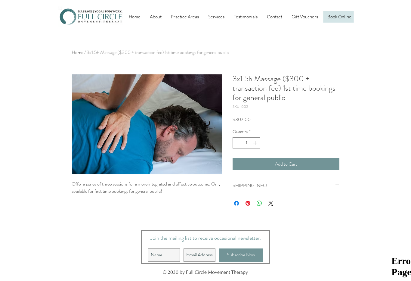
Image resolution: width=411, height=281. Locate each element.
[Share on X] (270, 203)
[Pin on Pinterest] (248, 203)
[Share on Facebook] (236, 203)
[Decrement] (237, 143)
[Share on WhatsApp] (259, 203)
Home (77, 52)
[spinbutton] (246, 143)
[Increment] (255, 143)
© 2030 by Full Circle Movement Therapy (205, 272)
